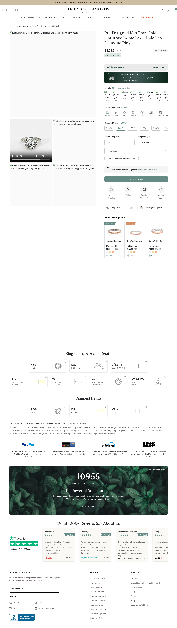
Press (133, 596)
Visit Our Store (96, 583)
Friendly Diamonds (88, 10)
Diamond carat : (111, 123)
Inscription (112, 151)
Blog (133, 591)
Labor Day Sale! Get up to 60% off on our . (88, 2)
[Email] (12, 10)
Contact (14, 597)
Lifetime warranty (98, 596)
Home (11, 26)
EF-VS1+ (110, 142)
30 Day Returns (97, 591)
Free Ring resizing (98, 609)
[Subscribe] (56, 588)
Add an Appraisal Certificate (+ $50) (122, 158)
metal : (107, 88)
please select (145, 142)
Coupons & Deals (97, 618)
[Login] (168, 10)
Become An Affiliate (139, 605)
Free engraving (96, 605)
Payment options (98, 613)
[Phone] (3, 10)
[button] (7, 10)
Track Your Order (97, 578)
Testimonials (136, 587)
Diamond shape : (112, 107)
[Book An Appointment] (16, 10)
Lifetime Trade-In (97, 600)
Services (95, 572)
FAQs (133, 600)
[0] (174, 10)
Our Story (135, 578)
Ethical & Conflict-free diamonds (146, 583)
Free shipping (96, 587)
